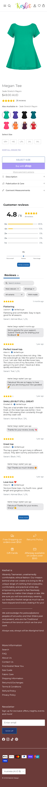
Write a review (23, 265)
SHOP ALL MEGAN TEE (11, 150)
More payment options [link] (23, 172)
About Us (6, 658)
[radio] (6, 115)
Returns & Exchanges (12, 682)
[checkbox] (33, 294)
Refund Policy (9, 691)
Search (5, 649)
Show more (23, 517)
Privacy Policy (9, 695)
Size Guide (7, 670)
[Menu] (5, 6)
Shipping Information (12, 678)
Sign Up (9, 731)
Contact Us (7, 662)
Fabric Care (8, 674)
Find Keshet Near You (13, 666)
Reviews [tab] (11, 275)
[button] (23, 224)
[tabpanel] (23, 401)
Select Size (7, 134)
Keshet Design (13, 778)
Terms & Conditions (11, 686)
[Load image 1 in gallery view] (23, 47)
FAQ (4, 653)
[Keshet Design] (23, 5)
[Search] (10, 6)
